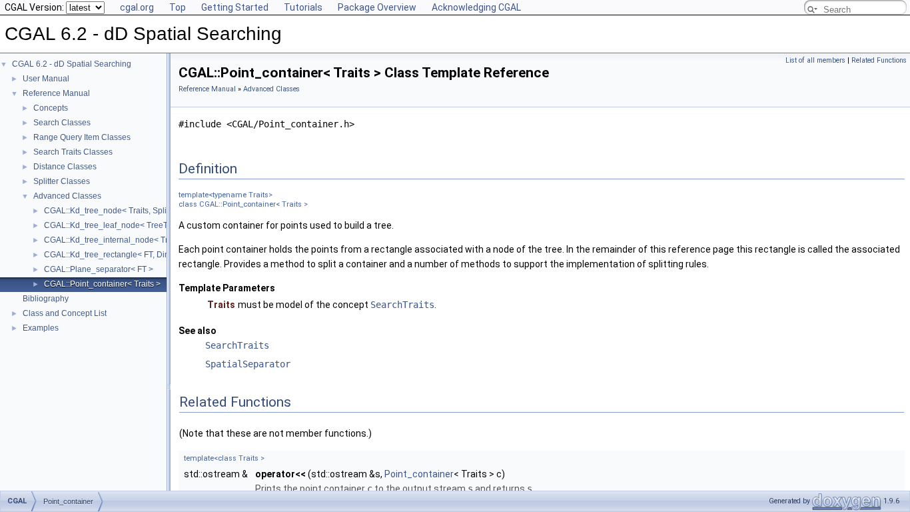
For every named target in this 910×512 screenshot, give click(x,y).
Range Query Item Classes (82, 137)
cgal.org (137, 7)
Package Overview (377, 7)
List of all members (815, 60)
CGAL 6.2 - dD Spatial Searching (71, 64)
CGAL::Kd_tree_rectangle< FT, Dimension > (123, 254)
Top (177, 7)
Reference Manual (56, 93)
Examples (41, 328)
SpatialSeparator (247, 364)
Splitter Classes (61, 181)
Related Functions (879, 60)
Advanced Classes (67, 196)
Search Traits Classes (73, 152)
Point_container (419, 474)
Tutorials (303, 7)
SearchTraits (402, 304)
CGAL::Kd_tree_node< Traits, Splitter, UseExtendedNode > (150, 210)
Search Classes (62, 122)
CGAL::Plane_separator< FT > (98, 269)
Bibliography (46, 298)
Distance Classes (65, 166)
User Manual (46, 78)
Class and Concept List (65, 313)
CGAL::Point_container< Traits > (102, 284)
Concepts (50, 108)
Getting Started (234, 7)
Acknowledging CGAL (476, 7)
